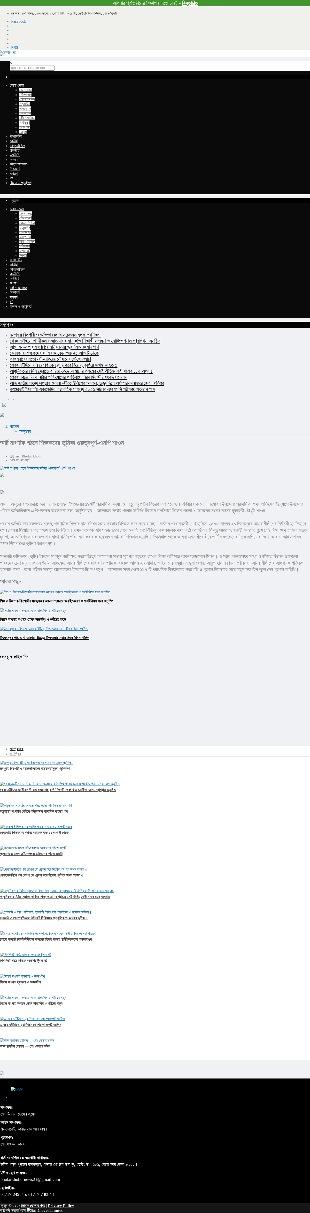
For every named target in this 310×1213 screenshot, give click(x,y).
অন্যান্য (25, 431)
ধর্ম (11, 178)
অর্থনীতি (15, 155)
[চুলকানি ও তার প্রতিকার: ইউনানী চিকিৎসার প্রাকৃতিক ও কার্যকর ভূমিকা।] (46, 912)
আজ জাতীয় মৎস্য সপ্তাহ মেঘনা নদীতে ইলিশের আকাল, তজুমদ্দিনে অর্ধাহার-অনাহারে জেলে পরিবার (87, 383)
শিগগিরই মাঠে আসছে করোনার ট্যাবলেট (23, 960)
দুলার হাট (24, 127)
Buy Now (18, 191)
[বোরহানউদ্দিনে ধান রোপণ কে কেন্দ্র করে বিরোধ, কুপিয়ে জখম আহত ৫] (43, 869)
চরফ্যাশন (25, 113)
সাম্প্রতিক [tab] (16, 748)
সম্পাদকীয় (16, 136)
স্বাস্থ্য (13, 174)
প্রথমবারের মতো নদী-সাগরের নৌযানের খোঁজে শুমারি (50, 359)
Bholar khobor (33, 456)
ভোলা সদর (25, 90)
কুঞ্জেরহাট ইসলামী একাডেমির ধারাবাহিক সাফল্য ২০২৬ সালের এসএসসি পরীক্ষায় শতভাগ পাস (82, 389)
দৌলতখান (25, 95)
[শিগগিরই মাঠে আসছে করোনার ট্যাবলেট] (25, 955)
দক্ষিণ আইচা (27, 118)
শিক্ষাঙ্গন (14, 169)
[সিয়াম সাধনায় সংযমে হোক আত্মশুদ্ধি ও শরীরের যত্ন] (33, 998)
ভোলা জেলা (17, 85)
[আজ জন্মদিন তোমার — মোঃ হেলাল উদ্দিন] (27, 1040)
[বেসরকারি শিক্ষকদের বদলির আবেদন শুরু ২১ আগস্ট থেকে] (36, 827)
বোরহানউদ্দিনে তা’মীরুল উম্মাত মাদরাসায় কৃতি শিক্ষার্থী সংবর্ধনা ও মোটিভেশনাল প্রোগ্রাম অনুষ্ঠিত (85, 341)
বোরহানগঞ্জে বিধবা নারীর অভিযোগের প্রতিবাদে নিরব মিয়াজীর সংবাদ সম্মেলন (68, 377)
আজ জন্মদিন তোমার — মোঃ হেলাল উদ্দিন (25, 1046)
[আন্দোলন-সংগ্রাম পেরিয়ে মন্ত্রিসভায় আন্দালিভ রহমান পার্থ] (36, 805)
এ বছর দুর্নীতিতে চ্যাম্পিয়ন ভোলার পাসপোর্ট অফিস (30, 1025)
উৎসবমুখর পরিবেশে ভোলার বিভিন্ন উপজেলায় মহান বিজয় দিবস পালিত (44, 638)
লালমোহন (25, 108)
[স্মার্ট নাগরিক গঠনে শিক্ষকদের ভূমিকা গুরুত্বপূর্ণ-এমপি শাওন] (155, 468)
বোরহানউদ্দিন (27, 99)
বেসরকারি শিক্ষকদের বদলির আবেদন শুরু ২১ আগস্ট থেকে (54, 353)
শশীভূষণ (24, 122)
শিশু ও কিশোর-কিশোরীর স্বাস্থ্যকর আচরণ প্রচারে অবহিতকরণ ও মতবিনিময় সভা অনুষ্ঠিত (56, 601)
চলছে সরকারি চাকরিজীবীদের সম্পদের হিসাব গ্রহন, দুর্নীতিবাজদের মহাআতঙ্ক (46, 939)
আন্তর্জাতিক (17, 146)
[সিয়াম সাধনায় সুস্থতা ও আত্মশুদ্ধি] (22, 976)
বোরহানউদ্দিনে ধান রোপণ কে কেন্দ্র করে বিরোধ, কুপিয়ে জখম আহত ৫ (63, 365)
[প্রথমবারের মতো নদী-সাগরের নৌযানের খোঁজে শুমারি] (33, 848)
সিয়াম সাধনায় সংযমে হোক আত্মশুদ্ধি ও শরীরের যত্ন (33, 619)
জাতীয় (13, 141)
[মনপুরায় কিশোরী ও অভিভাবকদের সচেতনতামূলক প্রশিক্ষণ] (36, 763)
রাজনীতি (15, 150)
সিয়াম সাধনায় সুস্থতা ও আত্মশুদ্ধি (20, 982)
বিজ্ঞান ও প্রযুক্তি (20, 183)
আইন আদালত (18, 164)
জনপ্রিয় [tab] (15, 753)
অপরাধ (14, 159)
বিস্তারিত (190, 3)
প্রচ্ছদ (14, 426)
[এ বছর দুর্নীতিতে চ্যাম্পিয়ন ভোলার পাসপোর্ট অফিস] (32, 1019)
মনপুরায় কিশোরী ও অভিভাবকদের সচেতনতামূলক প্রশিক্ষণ (55, 335)
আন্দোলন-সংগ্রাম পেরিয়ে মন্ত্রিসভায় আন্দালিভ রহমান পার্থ (54, 347)
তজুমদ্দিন (24, 104)
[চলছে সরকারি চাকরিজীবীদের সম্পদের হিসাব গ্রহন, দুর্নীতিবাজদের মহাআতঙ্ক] (48, 933)
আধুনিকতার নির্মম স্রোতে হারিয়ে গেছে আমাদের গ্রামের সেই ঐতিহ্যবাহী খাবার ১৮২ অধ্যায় (81, 371)
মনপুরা (23, 132)
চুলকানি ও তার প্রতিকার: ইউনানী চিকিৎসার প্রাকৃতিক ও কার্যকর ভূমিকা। (44, 918)
